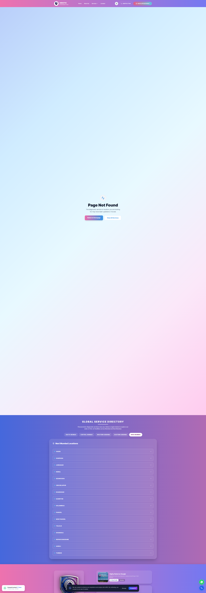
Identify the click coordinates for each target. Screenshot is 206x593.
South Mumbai (71, 434)
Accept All (133, 588)
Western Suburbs (103, 434)
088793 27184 (127, 3)
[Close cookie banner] (137, 587)
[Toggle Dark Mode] (116, 3)
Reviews (122, 580)
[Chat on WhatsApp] (201, 582)
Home (80, 3)
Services (94, 3)
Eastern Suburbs (120, 434)
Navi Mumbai (135, 434)
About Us (86, 3)
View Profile (114, 580)
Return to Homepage (93, 217)
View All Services (113, 218)
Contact (103, 3)
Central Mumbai (87, 434)
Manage (124, 588)
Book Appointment (144, 3)
